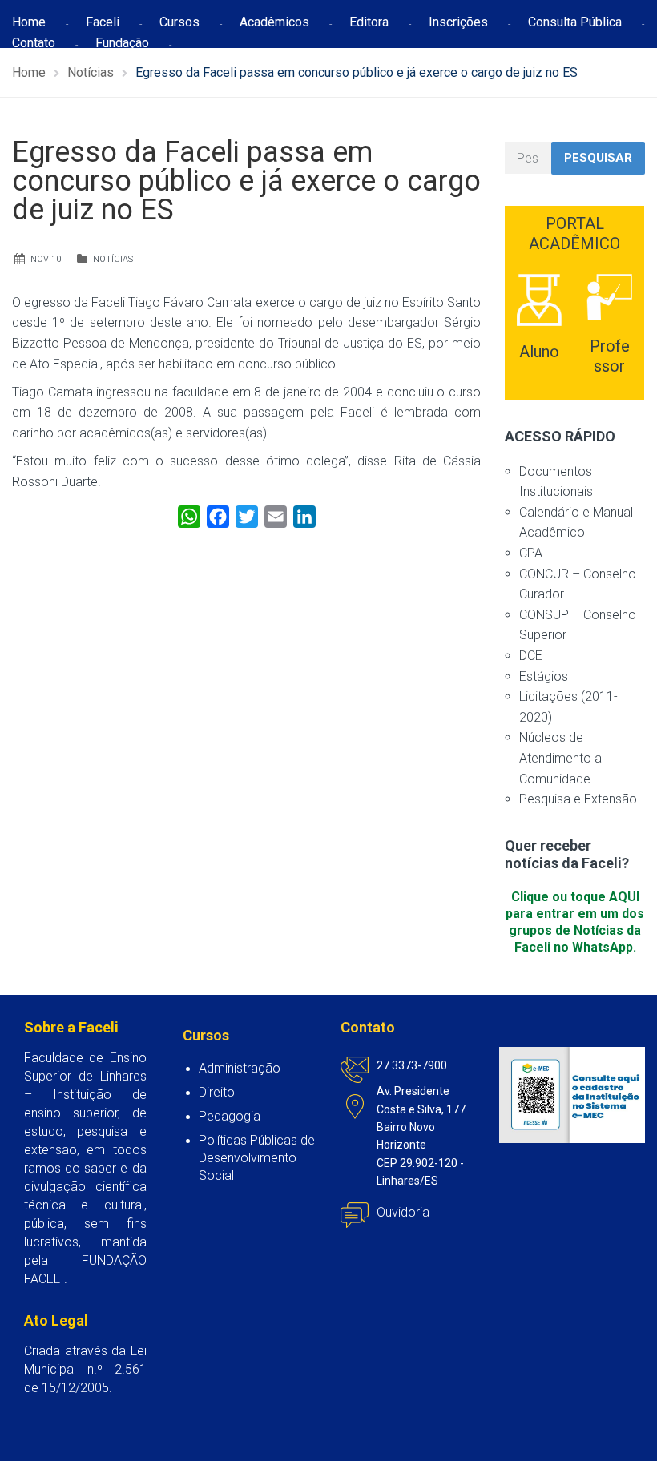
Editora (369, 22)
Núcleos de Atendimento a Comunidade (560, 758)
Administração (239, 1068)
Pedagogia (229, 1116)
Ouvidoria (403, 1212)
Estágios (543, 676)
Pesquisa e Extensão (578, 799)
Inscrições (458, 22)
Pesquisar (598, 158)
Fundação (122, 42)
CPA (530, 553)
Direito (217, 1092)
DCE (530, 655)
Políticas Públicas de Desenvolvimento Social (257, 1158)
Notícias (113, 259)
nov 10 (45, 259)
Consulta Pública (575, 22)
